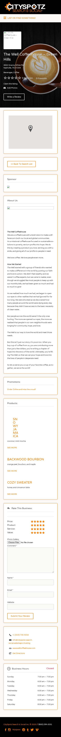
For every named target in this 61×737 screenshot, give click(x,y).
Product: (11, 525)
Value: (10, 532)
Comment (12, 546)
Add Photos (12, 88)
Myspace (16, 730)
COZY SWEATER (19, 482)
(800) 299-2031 (45, 724)
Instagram (9, 729)
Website (10, 602)
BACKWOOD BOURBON (25, 459)
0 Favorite (41, 78)
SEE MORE (12, 448)
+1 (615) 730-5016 (20, 635)
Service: (11, 529)
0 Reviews (27, 78)
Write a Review (14, 97)
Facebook (5, 729)
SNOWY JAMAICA (15, 427)
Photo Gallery (13, 539)
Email (10, 590)
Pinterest (23, 729)
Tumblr (28, 729)
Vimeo (36, 729)
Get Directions (18, 653)
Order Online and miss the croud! (21, 389)
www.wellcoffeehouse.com (23, 648)
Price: (10, 521)
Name (10, 578)
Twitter (32, 729)
